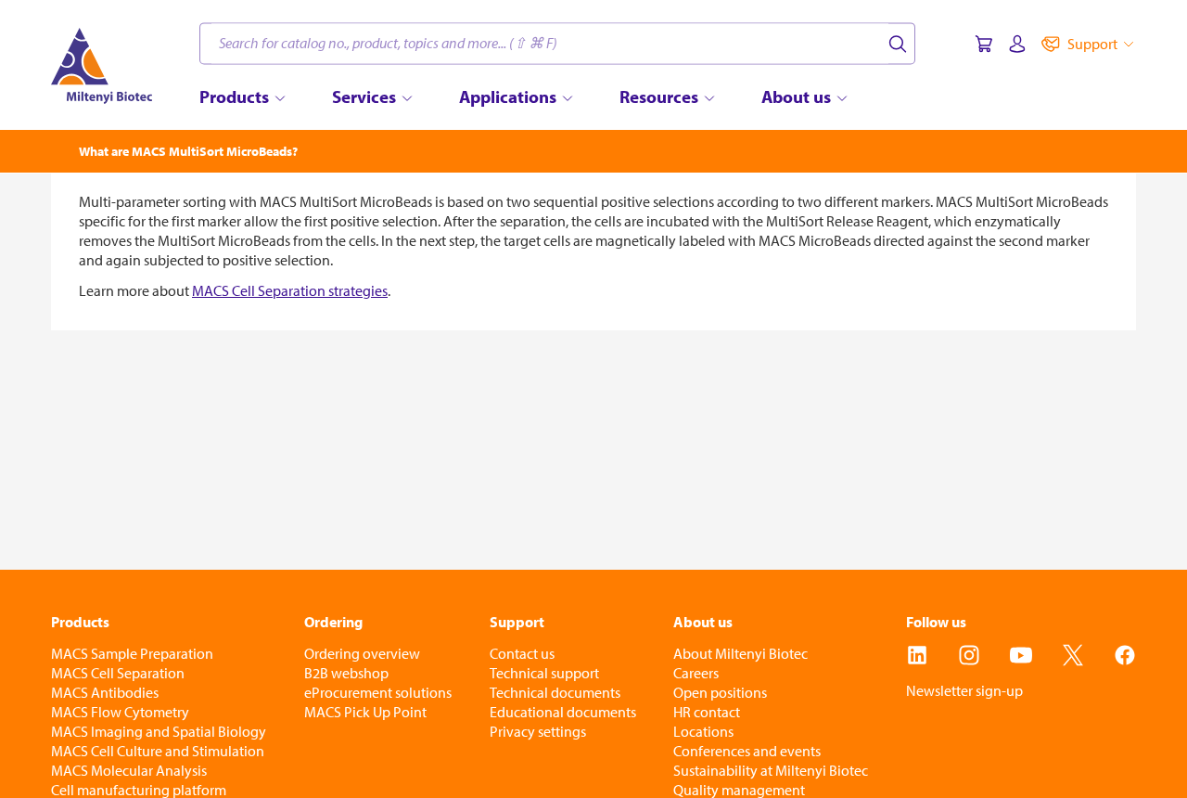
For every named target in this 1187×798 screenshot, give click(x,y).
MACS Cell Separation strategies (290, 290)
